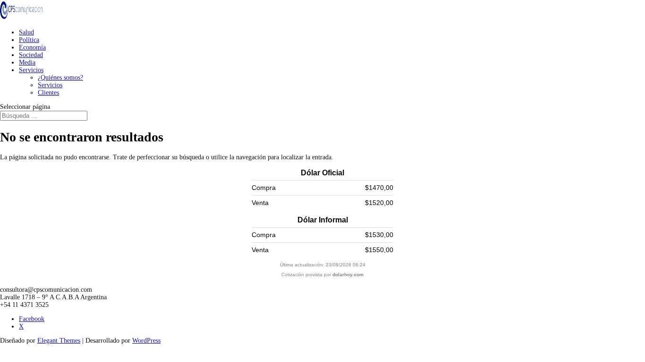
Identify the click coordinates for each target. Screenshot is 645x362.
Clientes (48, 92)
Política (29, 39)
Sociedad (31, 54)
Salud (26, 32)
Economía (32, 47)
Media (27, 62)
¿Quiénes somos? (60, 77)
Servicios (31, 70)
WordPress (146, 340)
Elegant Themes (58, 340)
